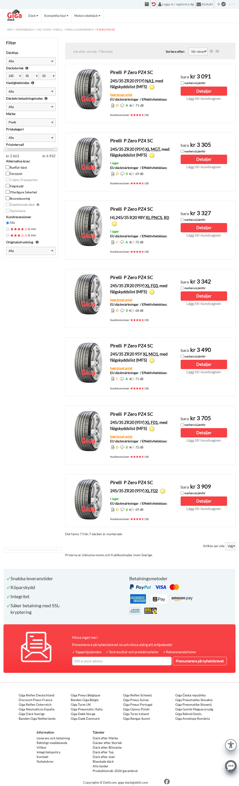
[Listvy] (211, 51)
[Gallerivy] (217, 51)
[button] (231, 744)
